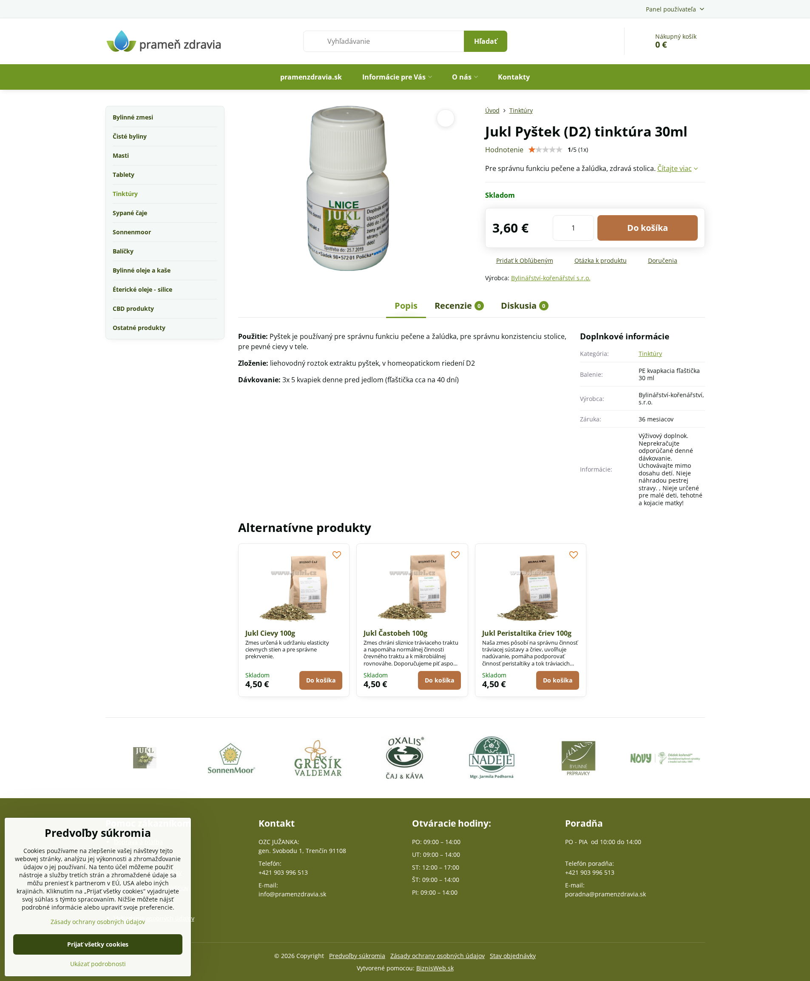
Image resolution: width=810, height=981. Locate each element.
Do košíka (647, 227)
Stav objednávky (513, 956)
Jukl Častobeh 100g (395, 633)
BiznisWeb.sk (435, 968)
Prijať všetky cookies (97, 944)
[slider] (546, 149)
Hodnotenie (504, 149)
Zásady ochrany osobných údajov (437, 956)
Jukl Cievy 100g (270, 633)
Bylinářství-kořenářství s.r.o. (551, 278)
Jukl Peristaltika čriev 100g (526, 633)
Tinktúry (650, 354)
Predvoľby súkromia (357, 956)
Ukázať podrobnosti (98, 964)
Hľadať (485, 41)
